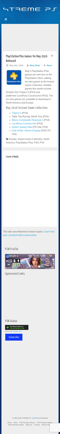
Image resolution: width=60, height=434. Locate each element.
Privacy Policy (47, 425)
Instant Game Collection (30, 139)
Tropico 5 (16, 113)
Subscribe (14, 337)
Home (9, 422)
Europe (13, 139)
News (49, 65)
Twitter (32, 16)
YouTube (36, 16)
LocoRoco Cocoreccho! (24, 123)
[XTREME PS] (30, 7)
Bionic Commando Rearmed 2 (27, 120)
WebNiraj (36, 418)
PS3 (36, 142)
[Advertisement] (30, 36)
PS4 (42, 142)
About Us (29, 425)
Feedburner (24, 16)
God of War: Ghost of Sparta (26, 130)
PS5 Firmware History (16, 425)
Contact (37, 425)
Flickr (28, 16)
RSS (40, 16)
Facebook (20, 16)
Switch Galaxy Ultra (22, 127)
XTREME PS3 (17, 331)
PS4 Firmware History (45, 422)
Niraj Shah (35, 65)
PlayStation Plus (24, 142)
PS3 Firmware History (27, 422)
